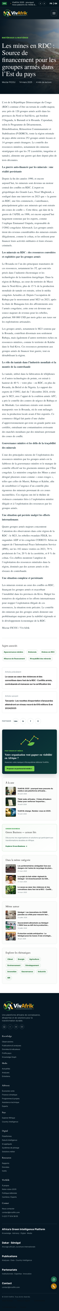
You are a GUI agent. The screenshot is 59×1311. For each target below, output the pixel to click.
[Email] (22, 1026)
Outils (4, 1171)
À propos (5, 1185)
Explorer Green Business (16, 846)
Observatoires (7, 1042)
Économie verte (8, 1091)
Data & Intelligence (9, 1140)
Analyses (5, 1072)
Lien (15, 721)
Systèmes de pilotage (10, 1148)
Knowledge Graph (9, 1057)
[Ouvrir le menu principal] (54, 13)
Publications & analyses (11, 1045)
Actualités (6, 1069)
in (23, 721)
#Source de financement (14, 659)
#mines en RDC (48, 652)
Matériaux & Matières (15, 37)
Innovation (11, 971)
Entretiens (6, 1076)
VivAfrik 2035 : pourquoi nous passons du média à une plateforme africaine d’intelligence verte (23, 3)
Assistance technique (10, 1102)
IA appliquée (7, 1144)
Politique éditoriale (9, 1193)
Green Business (7, 1301)
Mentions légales (23, 1301)
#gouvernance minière (13, 652)
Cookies (23, 1307)
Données (5, 1167)
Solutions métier (8, 1152)
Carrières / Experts (9, 1197)
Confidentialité (39, 1301)
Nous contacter (8, 1209)
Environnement (13, 965)
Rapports (5, 1163)
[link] (4, 1026)
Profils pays (6, 1053)
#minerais (32, 652)
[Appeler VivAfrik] (54, 1286)
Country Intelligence (10, 1122)
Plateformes (7, 1136)
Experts (5, 1106)
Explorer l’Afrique (8, 1118)
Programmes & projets (10, 1098)
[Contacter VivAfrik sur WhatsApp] (54, 1279)
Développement (32, 965)
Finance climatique (9, 1095)
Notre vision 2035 (9, 1189)
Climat (10, 959)
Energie (21, 959)
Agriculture (34, 959)
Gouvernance (27, 971)
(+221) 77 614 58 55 (10, 1216)
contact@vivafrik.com (11, 1212)
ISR (8, 978)
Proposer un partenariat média (19, 769)
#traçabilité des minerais (40, 659)
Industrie (42, 971)
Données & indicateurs (11, 1049)
